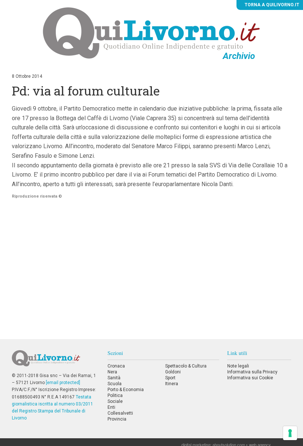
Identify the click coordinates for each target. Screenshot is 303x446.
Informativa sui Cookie (250, 377)
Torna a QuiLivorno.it (271, 4)
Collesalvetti (120, 413)
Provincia (117, 419)
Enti (111, 407)
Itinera (171, 383)
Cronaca (116, 366)
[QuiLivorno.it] (55, 361)
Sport (170, 377)
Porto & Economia (126, 389)
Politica (115, 395)
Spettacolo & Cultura (186, 366)
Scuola (115, 383)
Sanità (114, 377)
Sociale (115, 401)
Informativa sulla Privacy (252, 371)
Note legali (238, 366)
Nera (112, 371)
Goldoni (173, 371)
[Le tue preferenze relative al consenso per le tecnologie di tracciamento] (290, 433)
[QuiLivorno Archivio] (151, 32)
